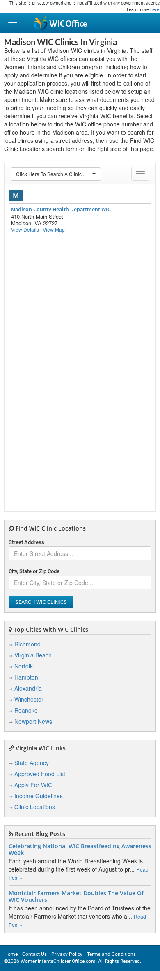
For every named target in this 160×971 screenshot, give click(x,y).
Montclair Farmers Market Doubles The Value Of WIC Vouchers (76, 896)
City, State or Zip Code (34, 571)
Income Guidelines (38, 796)
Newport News (33, 721)
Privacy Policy (66, 954)
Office (68, 23)
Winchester (28, 699)
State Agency (31, 763)
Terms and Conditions (111, 954)
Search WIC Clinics (41, 602)
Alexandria (28, 688)
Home (11, 954)
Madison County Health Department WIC (61, 209)
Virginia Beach (33, 655)
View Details (25, 229)
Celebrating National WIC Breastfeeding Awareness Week (80, 849)
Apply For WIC (33, 785)
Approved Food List (39, 774)
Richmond (27, 644)
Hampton (26, 677)
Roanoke (26, 710)
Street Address (26, 542)
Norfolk (23, 666)
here (154, 9)
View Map (54, 229)
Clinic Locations (34, 807)
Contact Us (34, 954)
